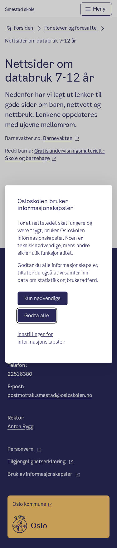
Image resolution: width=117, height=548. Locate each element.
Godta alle (36, 315)
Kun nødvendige (42, 298)
